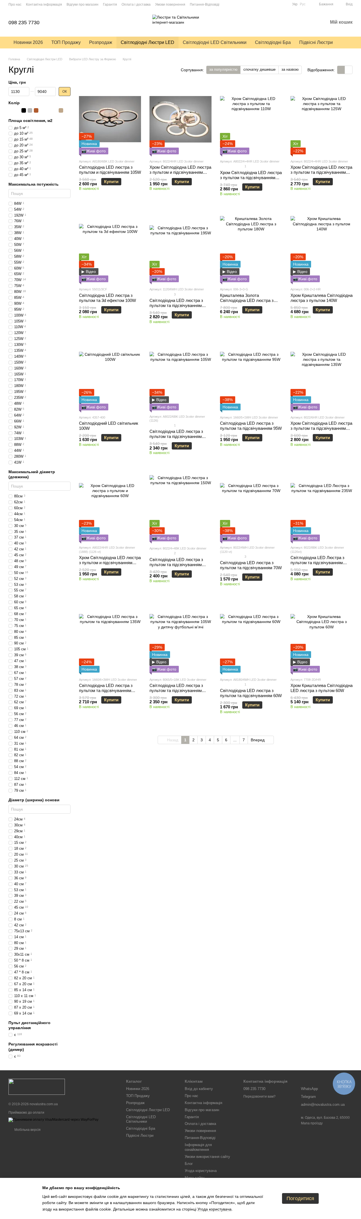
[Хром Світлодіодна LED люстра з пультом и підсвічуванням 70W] (180, 119)
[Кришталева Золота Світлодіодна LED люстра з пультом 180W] (251, 247)
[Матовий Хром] (48, 111)
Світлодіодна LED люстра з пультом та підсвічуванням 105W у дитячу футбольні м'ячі (179, 690)
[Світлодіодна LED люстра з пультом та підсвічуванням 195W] (180, 247)
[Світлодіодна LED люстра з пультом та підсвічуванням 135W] (110, 637)
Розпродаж (100, 42)
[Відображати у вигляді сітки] (341, 70)
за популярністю (223, 69)
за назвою (290, 69)
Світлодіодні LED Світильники (214, 42)
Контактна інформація (44, 4)
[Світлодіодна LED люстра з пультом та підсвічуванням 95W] (251, 375)
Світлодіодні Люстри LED (147, 42)
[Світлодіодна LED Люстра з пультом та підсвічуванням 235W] (321, 506)
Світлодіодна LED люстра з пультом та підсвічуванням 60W (251, 693)
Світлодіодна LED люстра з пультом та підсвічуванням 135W (106, 690)
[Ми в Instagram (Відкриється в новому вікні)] (277, 4)
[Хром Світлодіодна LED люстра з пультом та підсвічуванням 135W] (321, 375)
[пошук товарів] (347, 42)
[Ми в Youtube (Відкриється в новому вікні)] (270, 4)
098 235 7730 (23, 22)
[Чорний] (24, 111)
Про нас (14, 4)
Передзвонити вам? (259, 1096)
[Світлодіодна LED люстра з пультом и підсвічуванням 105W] (110, 119)
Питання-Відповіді (204, 4)
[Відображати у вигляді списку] (348, 70)
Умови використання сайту (207, 1157)
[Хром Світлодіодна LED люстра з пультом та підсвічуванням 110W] (251, 119)
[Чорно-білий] (17, 111)
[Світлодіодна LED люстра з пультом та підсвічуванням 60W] (251, 637)
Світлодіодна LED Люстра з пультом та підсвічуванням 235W (317, 562)
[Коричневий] (36, 111)
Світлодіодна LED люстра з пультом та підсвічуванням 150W (176, 564)
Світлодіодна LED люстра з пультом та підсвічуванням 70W (251, 565)
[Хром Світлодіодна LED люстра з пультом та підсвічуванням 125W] (321, 119)
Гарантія (110, 4)
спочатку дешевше (259, 69)
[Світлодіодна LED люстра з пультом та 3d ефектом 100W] (110, 247)
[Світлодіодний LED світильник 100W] (110, 375)
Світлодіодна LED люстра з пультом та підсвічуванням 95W (251, 426)
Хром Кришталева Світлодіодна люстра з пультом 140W (321, 298)
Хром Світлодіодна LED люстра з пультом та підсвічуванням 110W (251, 177)
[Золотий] (55, 111)
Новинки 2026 (28, 42)
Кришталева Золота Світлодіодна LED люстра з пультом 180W (247, 300)
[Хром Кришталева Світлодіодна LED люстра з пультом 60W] (321, 637)
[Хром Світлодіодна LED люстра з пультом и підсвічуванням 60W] (110, 506)
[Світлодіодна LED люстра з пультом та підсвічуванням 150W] (180, 506)
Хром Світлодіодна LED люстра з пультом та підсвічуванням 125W (321, 172)
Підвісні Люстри (316, 42)
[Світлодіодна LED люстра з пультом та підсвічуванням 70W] (251, 506)
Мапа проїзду (312, 1123)
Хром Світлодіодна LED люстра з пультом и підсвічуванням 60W (110, 562)
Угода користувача (201, 1171)
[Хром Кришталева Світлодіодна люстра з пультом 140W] (321, 247)
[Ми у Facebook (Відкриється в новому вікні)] (284, 4)
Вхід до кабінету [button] (199, 1089)
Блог (189, 1164)
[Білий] (11, 111)
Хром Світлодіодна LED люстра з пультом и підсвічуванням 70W (180, 172)
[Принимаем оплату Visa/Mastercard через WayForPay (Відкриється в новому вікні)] (53, 1120)
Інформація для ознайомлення (198, 1147)
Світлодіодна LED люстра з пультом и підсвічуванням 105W (110, 170)
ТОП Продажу (66, 42)
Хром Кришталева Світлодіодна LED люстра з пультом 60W (321, 688)
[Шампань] (61, 111)
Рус (302, 4)
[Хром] (42, 111)
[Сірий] (30, 111)
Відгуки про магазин (82, 4)
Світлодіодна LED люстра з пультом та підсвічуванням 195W (176, 305)
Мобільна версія (27, 1130)
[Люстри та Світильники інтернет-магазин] (36, 1086)
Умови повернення (170, 4)
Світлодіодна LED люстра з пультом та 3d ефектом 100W (107, 298)
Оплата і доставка (136, 4)
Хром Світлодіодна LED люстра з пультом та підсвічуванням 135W (321, 428)
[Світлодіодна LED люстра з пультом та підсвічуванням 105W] (180, 375)
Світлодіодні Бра (273, 42)
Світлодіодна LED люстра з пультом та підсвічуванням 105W (176, 436)
